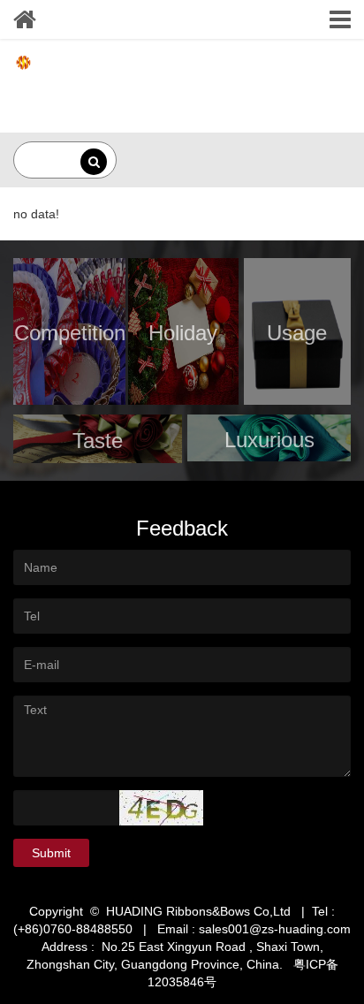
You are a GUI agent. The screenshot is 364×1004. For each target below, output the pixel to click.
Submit (51, 853)
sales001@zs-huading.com (275, 929)
